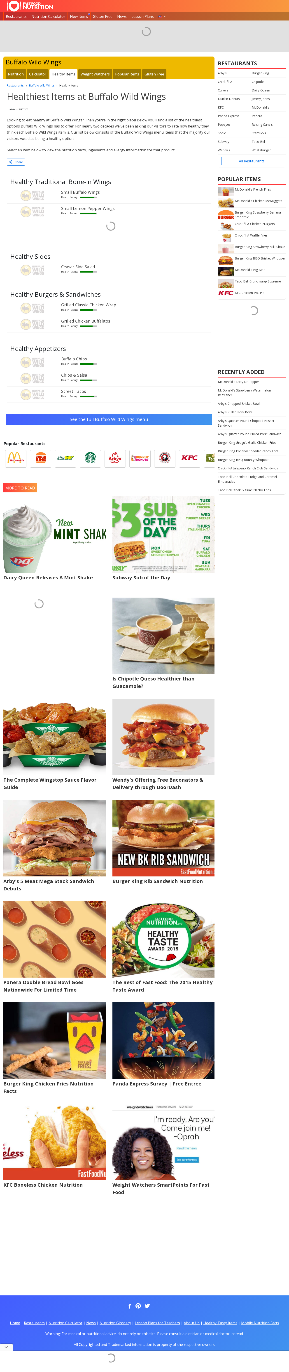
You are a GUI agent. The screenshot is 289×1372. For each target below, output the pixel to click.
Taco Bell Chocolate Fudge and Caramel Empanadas (247, 479)
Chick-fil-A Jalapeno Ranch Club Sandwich (248, 468)
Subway (223, 141)
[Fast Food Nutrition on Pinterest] (137, 1306)
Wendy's (224, 150)
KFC (221, 107)
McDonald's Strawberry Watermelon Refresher (244, 392)
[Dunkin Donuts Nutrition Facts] (140, 459)
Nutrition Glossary (115, 1322)
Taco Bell (259, 141)
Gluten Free (102, 16)
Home (15, 1322)
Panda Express (228, 116)
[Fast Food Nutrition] (29, 6)
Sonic (222, 133)
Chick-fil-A (225, 82)
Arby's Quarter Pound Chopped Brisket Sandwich (246, 423)
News (122, 16)
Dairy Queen (261, 90)
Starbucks (259, 133)
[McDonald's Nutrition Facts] (15, 459)
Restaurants (16, 16)
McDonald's (260, 107)
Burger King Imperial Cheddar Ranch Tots (248, 451)
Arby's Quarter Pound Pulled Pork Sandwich (249, 434)
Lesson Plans (142, 16)
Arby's (222, 73)
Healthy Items (63, 74)
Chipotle (258, 82)
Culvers (223, 90)
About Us (192, 1322)
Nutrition (16, 74)
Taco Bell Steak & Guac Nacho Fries (244, 490)
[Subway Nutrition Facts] (65, 459)
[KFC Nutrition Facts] (189, 459)
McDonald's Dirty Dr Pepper (238, 382)
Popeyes (224, 124)
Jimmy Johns (261, 99)
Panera (257, 116)
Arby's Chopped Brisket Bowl (239, 403)
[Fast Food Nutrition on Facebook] (128, 1306)
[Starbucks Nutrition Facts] (90, 459)
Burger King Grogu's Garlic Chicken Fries (247, 442)
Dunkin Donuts (229, 99)
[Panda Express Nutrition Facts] (164, 459)
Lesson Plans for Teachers (157, 1322)
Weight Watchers (95, 74)
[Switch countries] (162, 16)
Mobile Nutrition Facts (260, 1322)
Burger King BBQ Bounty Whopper (243, 459)
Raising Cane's (262, 124)
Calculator (37, 74)
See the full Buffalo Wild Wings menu (109, 419)
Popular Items (127, 74)
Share (17, 162)
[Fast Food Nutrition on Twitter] (146, 1306)
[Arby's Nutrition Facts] (115, 459)
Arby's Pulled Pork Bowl (235, 412)
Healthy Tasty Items (220, 1322)
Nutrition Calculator (48, 16)
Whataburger (261, 150)
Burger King (260, 73)
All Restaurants (252, 161)
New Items (79, 16)
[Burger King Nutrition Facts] (40, 459)
